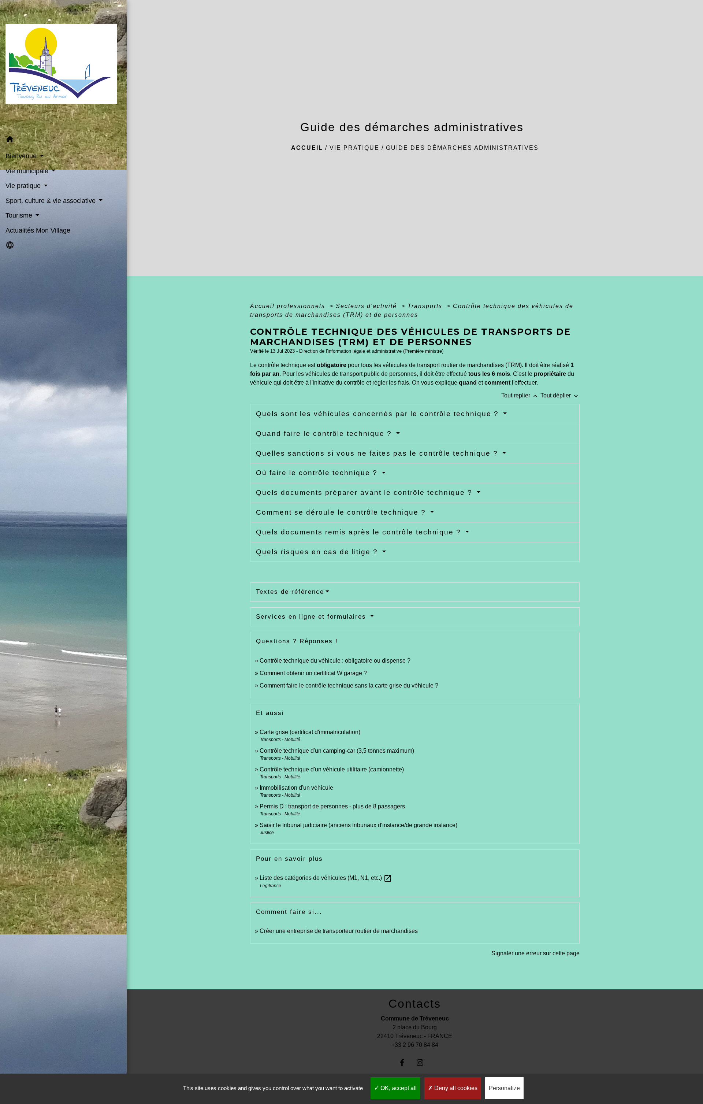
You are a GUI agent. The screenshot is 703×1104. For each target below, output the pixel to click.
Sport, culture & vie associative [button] (51, 200)
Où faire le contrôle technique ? (318, 473)
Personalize (504, 1088)
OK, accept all (398, 1088)
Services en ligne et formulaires (312, 616)
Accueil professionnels (288, 306)
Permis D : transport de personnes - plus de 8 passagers (332, 806)
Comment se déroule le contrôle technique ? (342, 512)
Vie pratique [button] (23, 185)
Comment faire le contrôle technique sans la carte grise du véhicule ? (349, 685)
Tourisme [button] (19, 215)
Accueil (307, 148)
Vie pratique (354, 148)
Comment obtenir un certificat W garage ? (313, 673)
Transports (426, 306)
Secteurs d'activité (367, 306)
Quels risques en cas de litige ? (318, 552)
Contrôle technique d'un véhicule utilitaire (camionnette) (332, 769)
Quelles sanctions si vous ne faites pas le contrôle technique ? (378, 453)
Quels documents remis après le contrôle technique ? (360, 532)
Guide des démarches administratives (462, 148)
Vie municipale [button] (27, 171)
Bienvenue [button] (21, 156)
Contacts (414, 1003)
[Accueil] (63, 66)
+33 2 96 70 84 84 (414, 1045)
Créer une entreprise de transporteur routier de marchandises (339, 931)
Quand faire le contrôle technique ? (325, 433)
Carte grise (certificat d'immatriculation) (310, 732)
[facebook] (406, 1062)
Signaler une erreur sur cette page (535, 953)
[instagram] (424, 1062)
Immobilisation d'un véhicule (296, 788)
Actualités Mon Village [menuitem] (37, 230)
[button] (63, 140)
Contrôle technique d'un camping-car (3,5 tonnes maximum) (337, 751)
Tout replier (520, 395)
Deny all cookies (455, 1088)
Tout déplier (560, 395)
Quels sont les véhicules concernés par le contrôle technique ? (378, 414)
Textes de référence (290, 591)
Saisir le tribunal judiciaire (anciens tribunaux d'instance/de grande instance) (358, 825)
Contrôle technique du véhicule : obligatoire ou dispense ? (335, 660)
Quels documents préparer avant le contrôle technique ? (365, 492)
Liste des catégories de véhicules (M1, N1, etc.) (326, 878)
